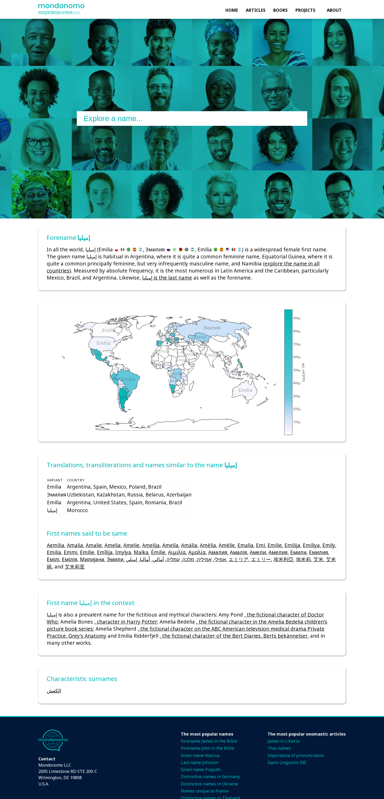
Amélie (227, 545)
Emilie (274, 545)
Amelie (131, 545)
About (334, 10)
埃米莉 (303, 559)
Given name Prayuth (201, 769)
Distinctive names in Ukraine (209, 784)
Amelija (151, 545)
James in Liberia (283, 741)
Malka (141, 552)
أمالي (158, 559)
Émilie (158, 552)
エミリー (261, 559)
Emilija (292, 545)
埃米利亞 (283, 559)
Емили (298, 552)
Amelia (112, 545)
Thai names (279, 748)
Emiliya (311, 545)
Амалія (238, 552)
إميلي (131, 559)
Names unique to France (205, 791)
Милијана (92, 559)
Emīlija (105, 552)
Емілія (69, 559)
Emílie (87, 552)
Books (280, 10)
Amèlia (208, 545)
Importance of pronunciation (295, 755)
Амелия (278, 552)
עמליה (173, 559)
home (231, 10)
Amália (189, 545)
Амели (258, 552)
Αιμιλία (177, 552)
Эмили (115, 559)
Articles (255, 10)
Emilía (54, 552)
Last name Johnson (199, 762)
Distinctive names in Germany (210, 776)
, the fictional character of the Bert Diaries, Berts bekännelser (233, 635)
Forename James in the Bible (209, 741)
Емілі (53, 559)
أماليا (145, 559)
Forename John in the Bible (207, 748)
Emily (328, 545)
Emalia (245, 545)
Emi (260, 545)
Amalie (94, 545)
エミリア (238, 559)
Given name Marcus (200, 755)
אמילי (220, 559)
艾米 (318, 559)
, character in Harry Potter (125, 621)
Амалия (217, 552)
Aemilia (55, 545)
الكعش (54, 690)
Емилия (318, 552)
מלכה (188, 559)
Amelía (170, 545)
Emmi (70, 552)
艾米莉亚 (75, 566)
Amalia (75, 545)
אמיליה (204, 559)
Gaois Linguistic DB (286, 762)
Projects (305, 10)
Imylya (123, 552)
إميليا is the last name (167, 277)
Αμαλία (197, 552)
